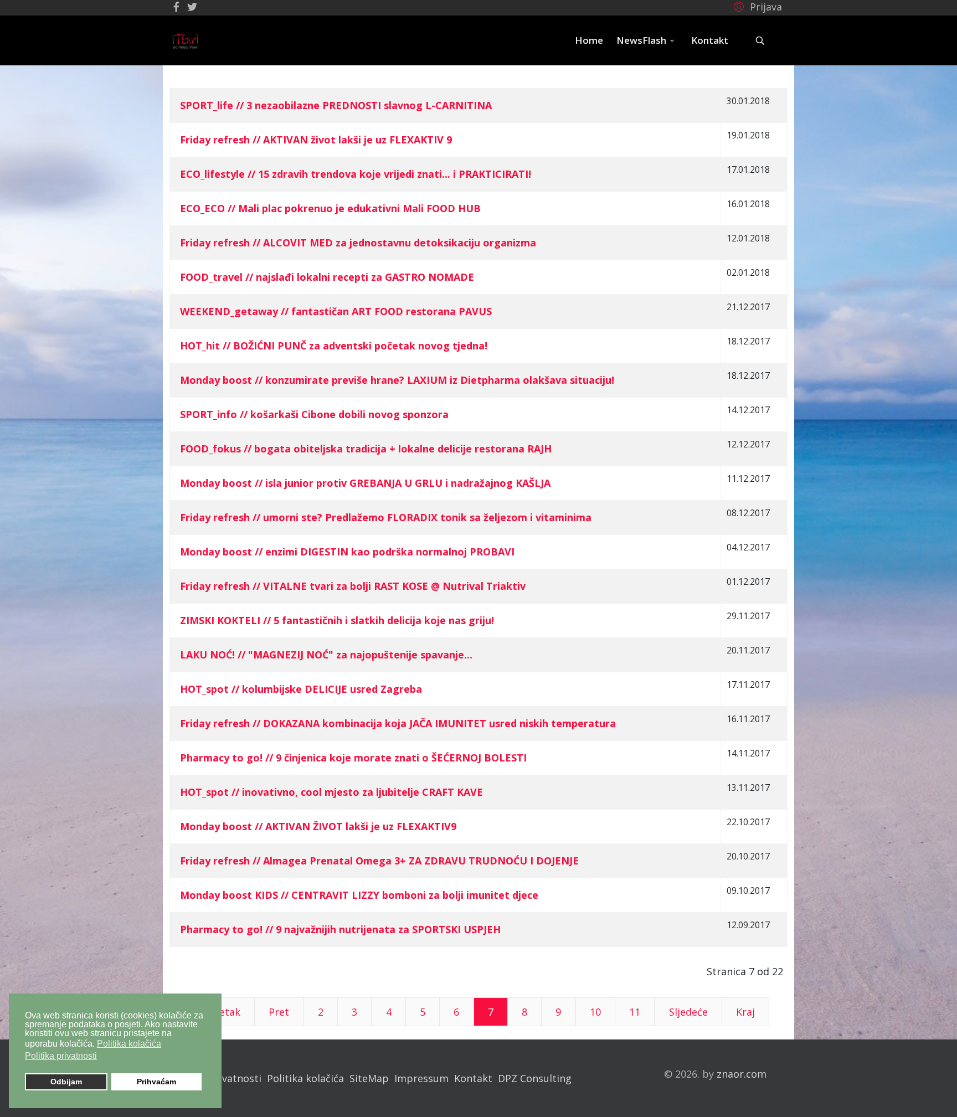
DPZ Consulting (535, 1078)
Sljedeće (688, 1011)
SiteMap (369, 1078)
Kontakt (709, 40)
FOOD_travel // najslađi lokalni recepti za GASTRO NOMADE (327, 277)
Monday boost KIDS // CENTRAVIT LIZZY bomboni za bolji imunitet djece (359, 895)
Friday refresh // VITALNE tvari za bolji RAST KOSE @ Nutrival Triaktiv (353, 586)
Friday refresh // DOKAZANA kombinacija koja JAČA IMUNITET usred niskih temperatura (398, 723)
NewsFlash (641, 40)
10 (595, 1011)
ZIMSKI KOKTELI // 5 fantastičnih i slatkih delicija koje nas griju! (337, 620)
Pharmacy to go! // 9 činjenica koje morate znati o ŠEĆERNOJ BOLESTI (353, 757)
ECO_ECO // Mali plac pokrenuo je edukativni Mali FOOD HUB (330, 208)
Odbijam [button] (66, 1081)
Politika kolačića (305, 1078)
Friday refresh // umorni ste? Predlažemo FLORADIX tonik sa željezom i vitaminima (385, 517)
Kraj (745, 1011)
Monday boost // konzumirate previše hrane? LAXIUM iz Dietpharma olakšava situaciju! (397, 380)
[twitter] (192, 6)
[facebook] (176, 6)
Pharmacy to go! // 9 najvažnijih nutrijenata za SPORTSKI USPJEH (340, 929)
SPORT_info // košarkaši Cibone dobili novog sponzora (314, 414)
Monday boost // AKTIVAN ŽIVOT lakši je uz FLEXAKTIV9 (318, 826)
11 (634, 1011)
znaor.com (741, 1073)
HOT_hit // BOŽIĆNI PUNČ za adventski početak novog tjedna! (333, 345)
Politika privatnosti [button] (61, 1056)
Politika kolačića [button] (129, 1043)
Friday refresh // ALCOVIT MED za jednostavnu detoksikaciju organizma (358, 242)
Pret (279, 1011)
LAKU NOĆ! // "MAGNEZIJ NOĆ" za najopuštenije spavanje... (326, 654)
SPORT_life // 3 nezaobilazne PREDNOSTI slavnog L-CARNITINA (336, 105)
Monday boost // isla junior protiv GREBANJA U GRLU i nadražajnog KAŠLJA (365, 483)
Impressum (421, 1078)
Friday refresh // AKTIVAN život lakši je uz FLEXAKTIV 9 (316, 139)
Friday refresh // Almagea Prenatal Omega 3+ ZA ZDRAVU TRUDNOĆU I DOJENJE (379, 860)
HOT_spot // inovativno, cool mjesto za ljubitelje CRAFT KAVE (331, 792)
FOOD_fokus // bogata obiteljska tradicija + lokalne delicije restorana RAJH (366, 448)
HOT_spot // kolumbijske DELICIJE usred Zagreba (301, 689)
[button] (756, 6)
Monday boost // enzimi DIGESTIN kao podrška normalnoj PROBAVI (347, 551)
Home (589, 40)
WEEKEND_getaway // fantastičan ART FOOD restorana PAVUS (336, 311)
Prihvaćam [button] (156, 1081)
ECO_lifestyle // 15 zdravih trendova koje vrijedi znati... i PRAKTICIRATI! (355, 174)
